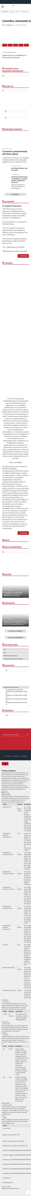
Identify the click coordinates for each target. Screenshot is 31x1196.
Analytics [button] (4, 1033)
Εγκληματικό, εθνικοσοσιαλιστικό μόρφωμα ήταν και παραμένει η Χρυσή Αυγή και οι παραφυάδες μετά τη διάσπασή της (15, 623)
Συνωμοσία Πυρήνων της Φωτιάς (13, 659)
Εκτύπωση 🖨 (23, 256)
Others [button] (4, 1116)
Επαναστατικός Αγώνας (10, 655)
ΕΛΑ (5, 652)
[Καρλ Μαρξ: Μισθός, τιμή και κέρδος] (6, 168)
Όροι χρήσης (24, 756)
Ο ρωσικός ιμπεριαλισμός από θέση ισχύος (14, 152)
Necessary (6, 793)
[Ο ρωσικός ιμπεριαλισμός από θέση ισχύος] (15, 139)
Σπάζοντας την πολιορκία (11, 687)
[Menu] (3, 7)
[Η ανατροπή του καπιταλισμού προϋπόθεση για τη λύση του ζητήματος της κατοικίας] (15, 588)
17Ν (5, 649)
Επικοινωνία (16, 756)
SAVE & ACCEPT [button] (6, 1187)
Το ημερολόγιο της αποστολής (14, 690)
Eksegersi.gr (9, 25)
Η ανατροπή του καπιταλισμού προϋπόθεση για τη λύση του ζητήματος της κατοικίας (13, 594)
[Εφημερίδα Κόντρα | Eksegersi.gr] (15, 7)
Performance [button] (5, 1022)
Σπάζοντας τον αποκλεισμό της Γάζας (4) (16, 692)
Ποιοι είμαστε (8, 756)
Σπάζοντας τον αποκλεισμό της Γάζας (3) (16, 696)
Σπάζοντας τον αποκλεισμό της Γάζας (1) (16, 703)
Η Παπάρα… (8, 263)
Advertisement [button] (6, 1103)
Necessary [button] (5, 791)
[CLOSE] (5, 763)
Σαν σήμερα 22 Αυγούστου (11, 206)
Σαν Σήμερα (8, 201)
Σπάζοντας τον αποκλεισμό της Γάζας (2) (16, 699)
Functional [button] (5, 1000)
